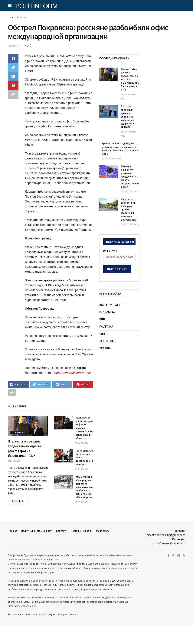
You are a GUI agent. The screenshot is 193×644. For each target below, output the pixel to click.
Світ (102, 333)
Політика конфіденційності (36, 530)
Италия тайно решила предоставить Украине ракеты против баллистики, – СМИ (130, 79)
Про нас (12, 530)
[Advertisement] (127, 383)
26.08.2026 (15, 461)
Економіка (107, 312)
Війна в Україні (109, 305)
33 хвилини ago (113, 158)
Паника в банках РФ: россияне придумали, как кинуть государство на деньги (130, 177)
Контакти (61, 530)
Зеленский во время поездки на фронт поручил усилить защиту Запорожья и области (84, 428)
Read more (17, 501)
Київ (102, 319)
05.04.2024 (14, 46)
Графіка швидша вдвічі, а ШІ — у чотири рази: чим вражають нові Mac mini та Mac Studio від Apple (120, 148)
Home (11, 17)
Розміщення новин (81, 530)
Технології (107, 341)
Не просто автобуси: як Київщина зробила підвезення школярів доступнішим (128, 210)
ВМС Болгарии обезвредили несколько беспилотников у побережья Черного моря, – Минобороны (84, 487)
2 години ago (131, 191)
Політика (22, 17)
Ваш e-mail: (110, 250)
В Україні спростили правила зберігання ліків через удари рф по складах (128, 116)
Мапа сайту (102, 530)
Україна (105, 348)
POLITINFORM (36, 5)
